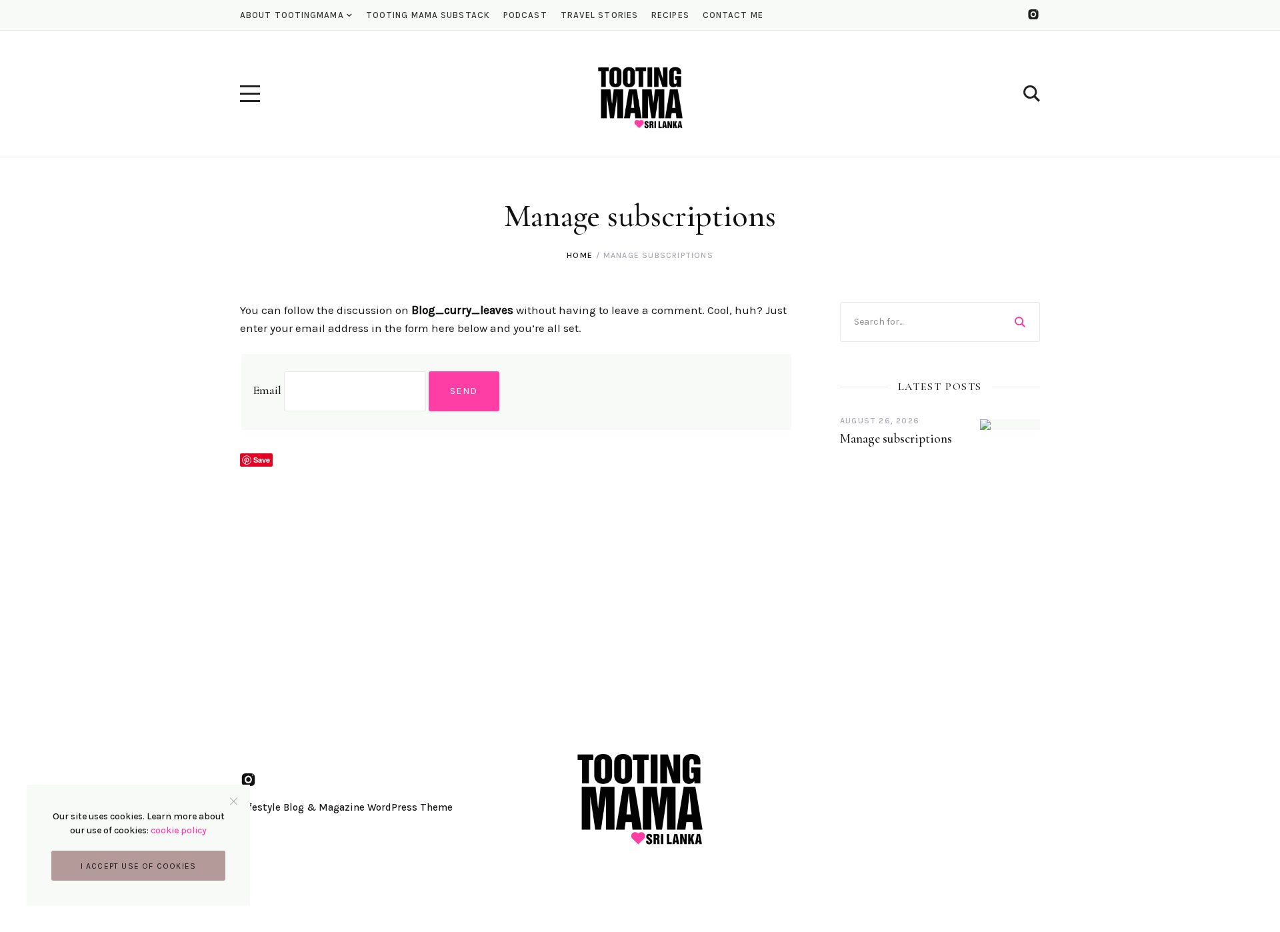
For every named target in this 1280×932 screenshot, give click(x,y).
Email (267, 390)
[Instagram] (1033, 15)
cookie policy (179, 830)
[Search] (1020, 322)
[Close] (234, 801)
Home (580, 255)
